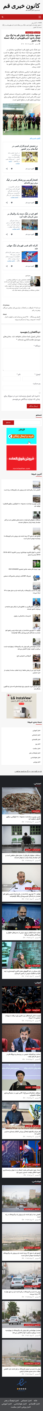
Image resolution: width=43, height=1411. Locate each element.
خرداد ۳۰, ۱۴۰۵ (28, 976)
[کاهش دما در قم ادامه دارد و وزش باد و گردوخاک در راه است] (21, 1198)
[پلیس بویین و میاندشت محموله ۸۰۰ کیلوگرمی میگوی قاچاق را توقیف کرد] (21, 800)
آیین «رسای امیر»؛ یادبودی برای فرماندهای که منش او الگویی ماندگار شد (22, 687)
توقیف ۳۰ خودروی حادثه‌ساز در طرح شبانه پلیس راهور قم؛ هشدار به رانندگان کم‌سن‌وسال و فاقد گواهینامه (22, 631)
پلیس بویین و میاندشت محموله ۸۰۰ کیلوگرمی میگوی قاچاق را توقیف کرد (21, 505)
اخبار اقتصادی (36, 739)
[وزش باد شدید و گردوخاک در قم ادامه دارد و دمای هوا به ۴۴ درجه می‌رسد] (21, 1275)
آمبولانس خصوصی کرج (24, 656)
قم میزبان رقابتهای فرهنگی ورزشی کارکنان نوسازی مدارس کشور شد (22, 1132)
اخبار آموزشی (36, 730)
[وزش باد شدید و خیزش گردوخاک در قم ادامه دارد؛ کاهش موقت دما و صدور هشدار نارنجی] (21, 1353)
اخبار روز (37, 32)
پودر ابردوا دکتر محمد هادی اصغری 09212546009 (24, 569)
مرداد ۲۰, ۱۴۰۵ (28, 899)
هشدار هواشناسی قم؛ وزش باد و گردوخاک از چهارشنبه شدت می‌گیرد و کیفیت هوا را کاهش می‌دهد (22, 648)
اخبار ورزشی (29, 32)
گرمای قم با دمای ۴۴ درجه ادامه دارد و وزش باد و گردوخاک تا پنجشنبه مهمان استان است (22, 537)
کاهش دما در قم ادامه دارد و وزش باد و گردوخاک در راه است (22, 490)
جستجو (39, 415)
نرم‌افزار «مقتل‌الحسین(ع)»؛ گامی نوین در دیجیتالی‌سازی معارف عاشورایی (22, 1094)
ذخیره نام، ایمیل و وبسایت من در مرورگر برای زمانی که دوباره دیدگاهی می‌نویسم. (22, 397)
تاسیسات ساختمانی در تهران (22, 616)
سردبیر (36, 44)
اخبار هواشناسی (35, 757)
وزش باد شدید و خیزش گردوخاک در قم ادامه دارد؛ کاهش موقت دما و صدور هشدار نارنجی (22, 1370)
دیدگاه (37, 346)
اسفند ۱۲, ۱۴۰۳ (28, 44)
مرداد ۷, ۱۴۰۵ (29, 1059)
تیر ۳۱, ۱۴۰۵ (29, 937)
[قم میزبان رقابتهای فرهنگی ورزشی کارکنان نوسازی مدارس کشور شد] (21, 1115)
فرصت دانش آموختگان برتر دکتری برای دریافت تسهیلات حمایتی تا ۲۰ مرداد (22, 1017)
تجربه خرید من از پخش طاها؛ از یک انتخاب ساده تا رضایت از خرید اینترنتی (22, 671)
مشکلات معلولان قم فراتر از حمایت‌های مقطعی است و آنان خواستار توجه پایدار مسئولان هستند (22, 521)
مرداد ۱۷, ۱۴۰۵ (28, 1374)
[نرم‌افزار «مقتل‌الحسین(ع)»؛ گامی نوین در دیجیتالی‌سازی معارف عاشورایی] (21, 1077)
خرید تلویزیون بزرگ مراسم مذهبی (28, 771)
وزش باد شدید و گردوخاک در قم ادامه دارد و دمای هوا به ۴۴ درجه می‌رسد (22, 591)
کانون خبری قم (21, 6)
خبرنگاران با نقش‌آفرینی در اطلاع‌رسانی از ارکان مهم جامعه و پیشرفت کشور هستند (22, 608)
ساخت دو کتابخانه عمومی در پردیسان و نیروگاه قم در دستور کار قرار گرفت (23, 1055)
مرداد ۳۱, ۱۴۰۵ (28, 1220)
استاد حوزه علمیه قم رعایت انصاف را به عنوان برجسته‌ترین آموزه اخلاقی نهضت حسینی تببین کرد (21, 1171)
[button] (40, 16)
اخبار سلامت (36, 748)
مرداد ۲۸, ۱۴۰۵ (28, 822)
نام (18, 374)
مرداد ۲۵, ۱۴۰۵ (28, 1297)
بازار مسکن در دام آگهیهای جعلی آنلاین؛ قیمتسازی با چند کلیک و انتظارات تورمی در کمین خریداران (22, 972)
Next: (21, 317)
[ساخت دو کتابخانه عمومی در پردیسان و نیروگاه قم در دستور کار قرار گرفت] (21, 1038)
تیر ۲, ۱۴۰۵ (29, 1175)
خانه (35, 1400)
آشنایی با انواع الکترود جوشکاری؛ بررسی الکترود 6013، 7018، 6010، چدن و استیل (21, 553)
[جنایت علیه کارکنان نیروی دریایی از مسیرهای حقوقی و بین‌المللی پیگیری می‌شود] (21, 916)
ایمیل (37, 374)
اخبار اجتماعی (36, 735)
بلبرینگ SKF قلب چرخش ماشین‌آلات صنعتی (17, 576)
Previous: (21, 307)
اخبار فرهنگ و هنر (34, 753)
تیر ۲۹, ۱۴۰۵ (29, 1098)
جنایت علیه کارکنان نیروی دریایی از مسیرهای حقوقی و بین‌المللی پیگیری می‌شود (23, 933)
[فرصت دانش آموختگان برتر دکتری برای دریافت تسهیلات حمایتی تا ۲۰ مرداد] (21, 999)
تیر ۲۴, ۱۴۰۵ (29, 1136)
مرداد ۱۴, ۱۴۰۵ (28, 1021)
